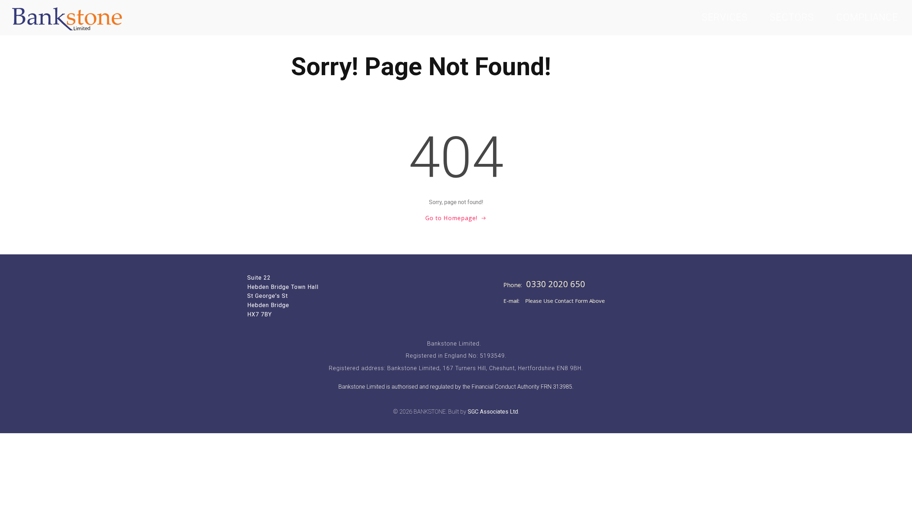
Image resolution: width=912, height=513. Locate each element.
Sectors (792, 17)
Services (725, 17)
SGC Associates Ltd (493, 411)
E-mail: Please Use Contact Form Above (554, 300)
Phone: (513, 285)
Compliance (867, 17)
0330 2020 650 (555, 284)
